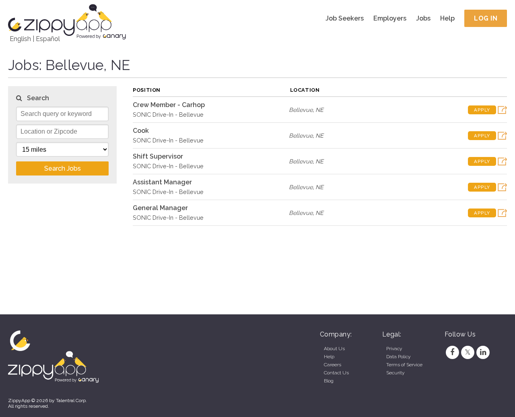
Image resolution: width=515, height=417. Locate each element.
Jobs (423, 18)
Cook (141, 130)
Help (447, 18)
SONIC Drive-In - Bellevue (168, 114)
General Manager (160, 208)
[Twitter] (467, 352)
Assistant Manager (162, 182)
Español (48, 39)
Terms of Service (404, 364)
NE (319, 109)
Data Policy (398, 356)
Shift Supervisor (158, 156)
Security (395, 373)
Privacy (394, 348)
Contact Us (336, 373)
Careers (332, 364)
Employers (389, 18)
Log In (485, 18)
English (20, 39)
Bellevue (301, 109)
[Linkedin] (483, 352)
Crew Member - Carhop (169, 105)
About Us (334, 348)
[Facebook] (452, 352)
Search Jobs (62, 168)
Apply (482, 110)
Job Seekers (344, 18)
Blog (329, 381)
